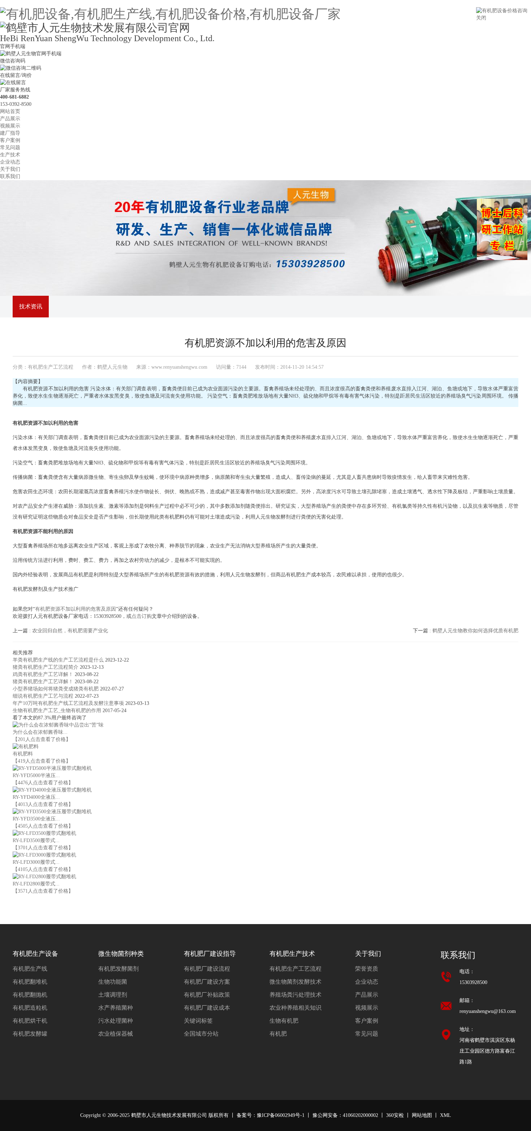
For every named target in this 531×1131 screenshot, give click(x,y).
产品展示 (10, 118)
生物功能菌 (112, 982)
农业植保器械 (115, 1034)
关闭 (481, 18)
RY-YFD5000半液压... (36, 775)
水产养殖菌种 (115, 1008)
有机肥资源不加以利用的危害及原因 (75, 609)
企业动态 (10, 162)
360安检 (395, 1115)
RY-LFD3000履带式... (36, 862)
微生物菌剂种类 (121, 953)
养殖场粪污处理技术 (295, 995)
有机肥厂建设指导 (210, 953)
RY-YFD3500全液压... (36, 819)
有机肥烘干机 (30, 1021)
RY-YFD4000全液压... (36, 797)
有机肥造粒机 (30, 1008)
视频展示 (10, 126)
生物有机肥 (283, 1021)
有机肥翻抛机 (30, 995)
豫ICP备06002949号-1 (281, 1115)
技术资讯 (30, 306)
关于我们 (10, 169)
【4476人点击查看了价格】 (43, 782)
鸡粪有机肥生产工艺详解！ (44, 674)
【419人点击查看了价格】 (42, 761)
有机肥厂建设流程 (207, 969)
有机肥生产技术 (292, 953)
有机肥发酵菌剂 (118, 969)
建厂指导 (10, 133)
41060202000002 (360, 1115)
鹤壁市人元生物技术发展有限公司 (169, 1115)
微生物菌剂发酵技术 (295, 982)
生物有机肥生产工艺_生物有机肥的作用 (58, 710)
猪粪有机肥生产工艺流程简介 (46, 667)
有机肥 (278, 1034)
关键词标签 (198, 1021)
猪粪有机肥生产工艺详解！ (44, 681)
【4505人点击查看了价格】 (43, 826)
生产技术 (10, 154)
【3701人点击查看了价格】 (43, 847)
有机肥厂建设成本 (207, 1008)
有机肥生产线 (30, 969)
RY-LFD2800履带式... (36, 884)
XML (445, 1115)
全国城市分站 (201, 1034)
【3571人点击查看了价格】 (43, 891)
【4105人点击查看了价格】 (43, 869)
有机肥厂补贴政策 (207, 995)
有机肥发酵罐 (30, 1034)
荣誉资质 (366, 969)
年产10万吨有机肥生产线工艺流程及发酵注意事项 (69, 703)
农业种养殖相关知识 (295, 1008)
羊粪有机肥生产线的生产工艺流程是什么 (59, 660)
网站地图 (422, 1115)
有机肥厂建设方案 (207, 982)
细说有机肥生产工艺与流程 (44, 696)
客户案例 (10, 140)
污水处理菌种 (115, 1021)
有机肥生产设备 (35, 953)
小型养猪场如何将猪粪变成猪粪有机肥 (56, 689)
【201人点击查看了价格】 (42, 739)
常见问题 (10, 147)
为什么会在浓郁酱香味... (40, 732)
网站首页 (10, 111)
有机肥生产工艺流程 (50, 367)
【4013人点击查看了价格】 (43, 804)
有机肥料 (23, 754)
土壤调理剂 (112, 995)
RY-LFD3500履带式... (36, 840)
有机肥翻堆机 (30, 982)
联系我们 (10, 176)
